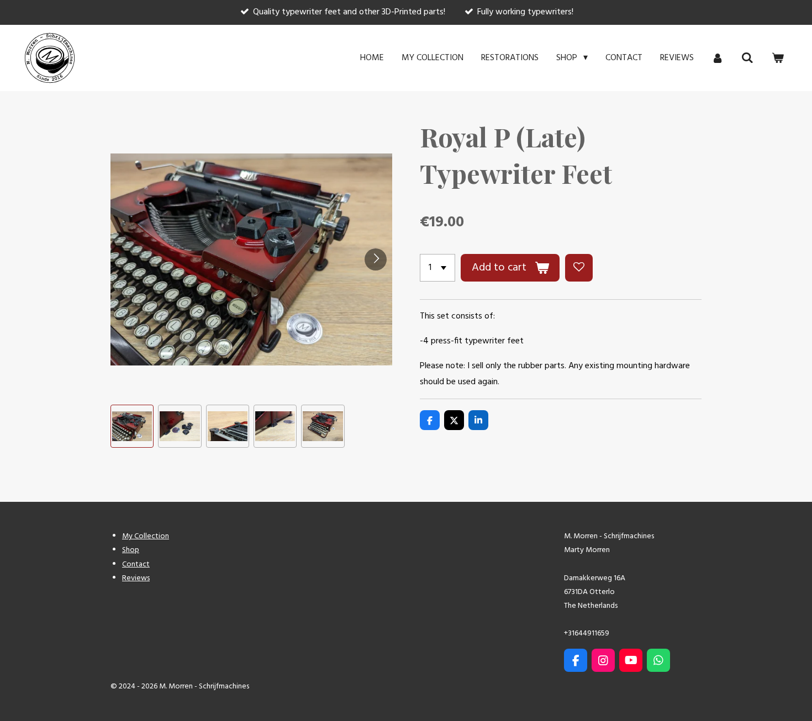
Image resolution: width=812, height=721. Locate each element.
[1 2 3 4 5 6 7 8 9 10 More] (437, 268)
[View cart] (778, 58)
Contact (136, 564)
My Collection (145, 536)
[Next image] (376, 259)
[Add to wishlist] (579, 268)
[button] (132, 426)
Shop (130, 550)
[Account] (717, 58)
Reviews (136, 578)
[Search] (747, 58)
